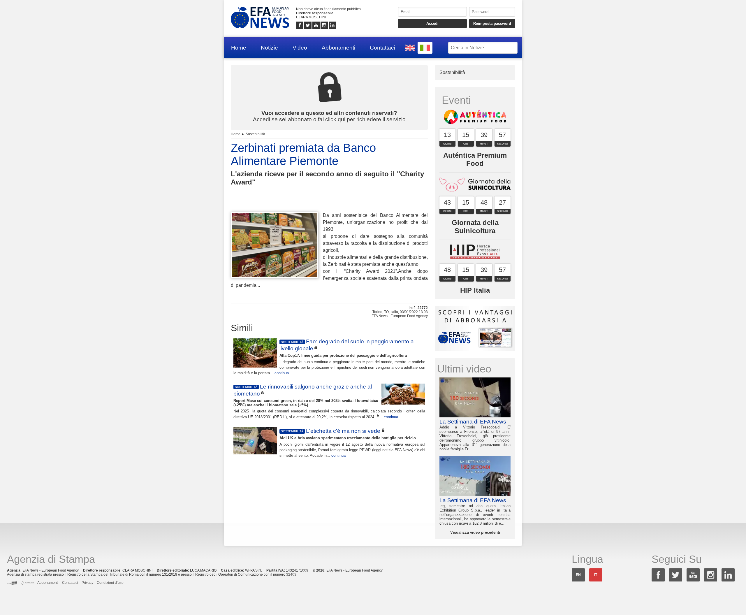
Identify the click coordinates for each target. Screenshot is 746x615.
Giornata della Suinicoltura (475, 227)
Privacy (87, 583)
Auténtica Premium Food (475, 159)
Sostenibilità (255, 134)
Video (300, 48)
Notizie (269, 48)
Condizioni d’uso (110, 583)
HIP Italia (475, 290)
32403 (291, 574)
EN (578, 575)
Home (238, 48)
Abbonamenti (338, 48)
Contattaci (382, 48)
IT (595, 575)
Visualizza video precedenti (475, 532)
